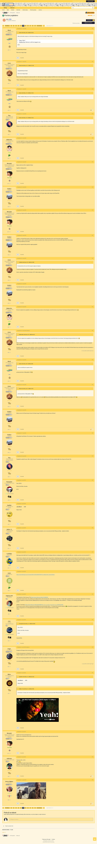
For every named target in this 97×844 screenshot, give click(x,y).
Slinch (9, 30)
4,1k (9, 666)
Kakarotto (9, 139)
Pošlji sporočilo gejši (46, 839)
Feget (9, 648)
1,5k (9, 548)
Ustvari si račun (90, 1)
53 (35, 25)
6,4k (9, 799)
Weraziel (9, 163)
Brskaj (5, 7)
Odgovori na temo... (15, 819)
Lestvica (40, 9)
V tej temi (88, 7)
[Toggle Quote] (18, 32)
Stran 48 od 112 (50, 25)
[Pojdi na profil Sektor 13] (9, 538)
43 (11, 25)
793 (9, 693)
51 (30, 25)
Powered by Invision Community (48, 842)
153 (9, 640)
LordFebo (9, 553)
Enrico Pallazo (9, 781)
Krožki (3, 9)
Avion (20, 32)
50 (27, 25)
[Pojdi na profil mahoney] (9, 766)
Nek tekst (18, 9)
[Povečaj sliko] (31, 790)
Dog (9, 115)
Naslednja (39, 25)
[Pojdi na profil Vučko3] (9, 196)
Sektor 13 (9, 529)
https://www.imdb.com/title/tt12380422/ (39, 597)
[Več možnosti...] (92, 28)
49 (25, 25)
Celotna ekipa (25, 9)
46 (18, 25)
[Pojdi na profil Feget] (9, 656)
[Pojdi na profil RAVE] (4, 20)
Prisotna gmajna (33, 9)
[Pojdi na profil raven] (9, 581)
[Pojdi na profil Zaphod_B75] (9, 603)
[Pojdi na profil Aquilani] (9, 514)
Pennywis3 (9, 482)
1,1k (9, 567)
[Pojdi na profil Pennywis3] (9, 489)
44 (13, 25)
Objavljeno (21, 28)
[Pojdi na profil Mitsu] (9, 683)
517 (9, 776)
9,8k (9, 206)
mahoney (9, 758)
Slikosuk (14, 20)
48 (23, 25)
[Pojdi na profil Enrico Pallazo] (9, 789)
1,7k (9, 158)
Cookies (53, 839)
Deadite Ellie (22, 42)
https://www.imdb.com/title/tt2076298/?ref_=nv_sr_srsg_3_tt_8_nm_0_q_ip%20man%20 (44, 604)
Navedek (22, 57)
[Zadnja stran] (44, 26)
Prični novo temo (76, 23)
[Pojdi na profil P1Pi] (9, 630)
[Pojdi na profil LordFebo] (9, 561)
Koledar (12, 9)
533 (9, 590)
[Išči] (92, 8)
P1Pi (9, 621)
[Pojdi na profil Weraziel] (9, 174)
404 (9, 500)
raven (9, 573)
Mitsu (9, 674)
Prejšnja (7, 25)
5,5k (9, 50)
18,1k (9, 183)
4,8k (9, 83)
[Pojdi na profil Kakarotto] (9, 148)
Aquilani (9, 505)
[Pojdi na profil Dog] (9, 124)
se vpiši (32, 814)
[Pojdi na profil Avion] (9, 73)
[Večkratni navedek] (17, 58)
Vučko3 (9, 188)
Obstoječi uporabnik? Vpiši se (78, 1)
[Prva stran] (3, 26)
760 (9, 524)
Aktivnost (12, 7)
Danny (20, 40)
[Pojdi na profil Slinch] (9, 39)
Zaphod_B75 (9, 595)
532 (9, 134)
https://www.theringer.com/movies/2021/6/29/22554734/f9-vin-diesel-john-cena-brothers (35, 574)
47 (20, 25)
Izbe (8, 9)
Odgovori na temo (88, 22)
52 (32, 25)
